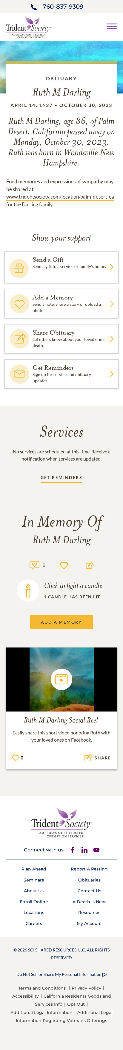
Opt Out (76, 1004)
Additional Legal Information (41, 1012)
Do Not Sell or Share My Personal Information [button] (59, 974)
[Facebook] (73, 850)
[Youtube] (96, 850)
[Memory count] (34, 564)
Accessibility (25, 996)
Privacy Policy (86, 988)
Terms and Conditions (42, 988)
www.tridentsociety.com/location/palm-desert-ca (60, 197)
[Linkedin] (84, 850)
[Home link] (28, 26)
